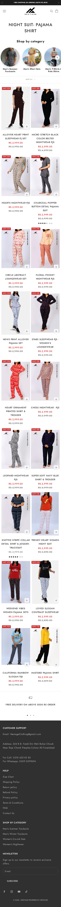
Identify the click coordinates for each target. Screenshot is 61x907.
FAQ (5, 808)
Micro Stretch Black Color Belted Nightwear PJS (45, 138)
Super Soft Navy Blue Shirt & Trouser (45, 477)
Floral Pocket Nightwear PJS (45, 277)
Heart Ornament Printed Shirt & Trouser (16, 411)
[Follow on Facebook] (4, 891)
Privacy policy (10, 797)
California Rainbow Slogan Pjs (16, 674)
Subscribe (12, 881)
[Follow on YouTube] (19, 891)
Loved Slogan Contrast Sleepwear (45, 610)
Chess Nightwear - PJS (45, 407)
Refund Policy (10, 792)
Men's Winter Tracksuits (15, 834)
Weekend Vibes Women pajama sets (16, 610)
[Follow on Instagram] (11, 891)
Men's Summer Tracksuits (16, 828)
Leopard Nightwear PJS (16, 477)
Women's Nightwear (13, 844)
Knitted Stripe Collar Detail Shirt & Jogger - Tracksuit (15, 543)
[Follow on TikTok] (26, 891)
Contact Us (8, 813)
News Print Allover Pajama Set (16, 341)
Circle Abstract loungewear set (16, 277)
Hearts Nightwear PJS (16, 202)
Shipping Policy (11, 782)
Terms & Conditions (13, 802)
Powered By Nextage (38, 900)
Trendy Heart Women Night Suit (45, 542)
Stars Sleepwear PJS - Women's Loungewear (45, 343)
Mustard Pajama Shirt (45, 672)
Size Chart (8, 776)
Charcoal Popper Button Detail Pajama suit (45, 206)
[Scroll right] (57, 57)
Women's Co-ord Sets (14, 839)
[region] (30, 703)
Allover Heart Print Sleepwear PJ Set (16, 136)
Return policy (10, 787)
